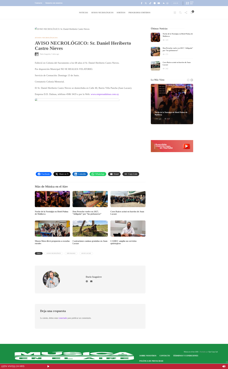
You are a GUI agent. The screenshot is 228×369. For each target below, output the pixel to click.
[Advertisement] (90, 142)
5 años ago (55, 54)
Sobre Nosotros (147, 356)
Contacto (38, 3)
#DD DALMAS (71, 253)
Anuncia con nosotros (53, 3)
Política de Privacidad (151, 361)
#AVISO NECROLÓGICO (54, 253)
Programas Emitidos (139, 13)
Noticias (83, 13)
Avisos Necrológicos (102, 13)
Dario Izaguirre (45, 54)
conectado (63, 318)
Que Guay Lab (213, 352)
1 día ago (158, 119)
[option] (172, 51)
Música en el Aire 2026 (191, 352)
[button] (172, 146)
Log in (175, 3)
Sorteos (121, 13)
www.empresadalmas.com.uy (105, 94)
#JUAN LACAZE (86, 253)
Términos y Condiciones (185, 356)
